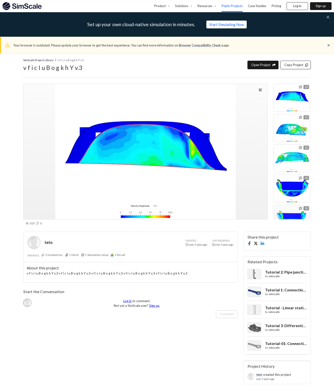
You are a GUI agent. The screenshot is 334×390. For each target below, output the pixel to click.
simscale (274, 276)
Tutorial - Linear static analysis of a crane (286, 307)
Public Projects (232, 6)
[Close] (328, 45)
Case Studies (257, 6)
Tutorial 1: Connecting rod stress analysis (286, 289)
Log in (297, 6)
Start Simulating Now (226, 24)
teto (49, 242)
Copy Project (293, 65)
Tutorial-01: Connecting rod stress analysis (286, 343)
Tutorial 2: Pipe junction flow (286, 272)
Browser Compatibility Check (200, 45)
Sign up (321, 6)
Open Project (260, 65)
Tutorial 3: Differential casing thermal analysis (286, 325)
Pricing (276, 6)
